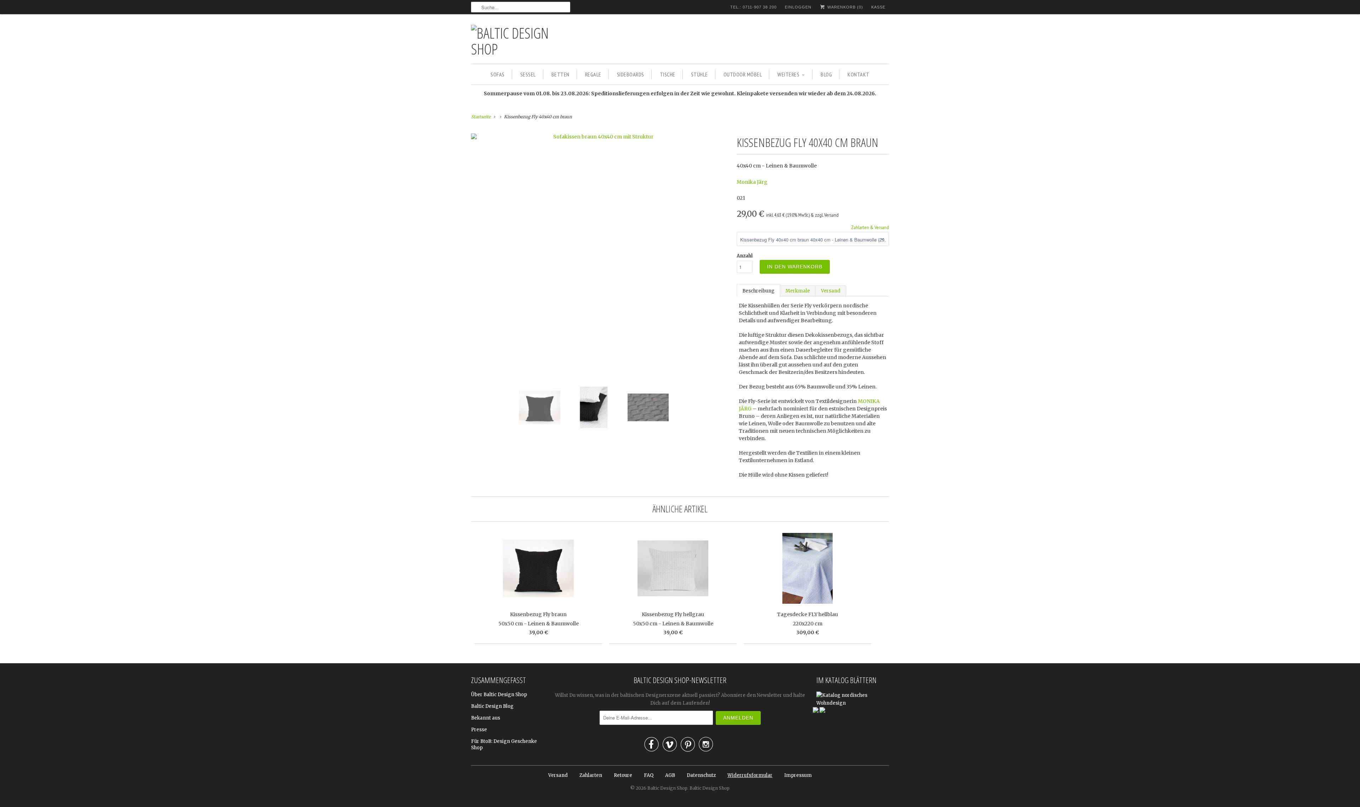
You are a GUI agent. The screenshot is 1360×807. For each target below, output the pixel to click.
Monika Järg (752, 182)
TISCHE (667, 74)
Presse (479, 730)
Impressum (798, 775)
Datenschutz (701, 775)
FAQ (648, 775)
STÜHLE (699, 74)
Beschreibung (758, 291)
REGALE (593, 74)
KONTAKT (858, 74)
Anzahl (745, 256)
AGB (670, 775)
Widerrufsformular (749, 775)
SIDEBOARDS (630, 74)
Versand (830, 291)
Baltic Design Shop (667, 788)
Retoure (623, 775)
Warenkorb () (844, 7)
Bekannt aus (485, 718)
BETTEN (560, 74)
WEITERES (788, 74)
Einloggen (798, 7)
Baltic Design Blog (492, 706)
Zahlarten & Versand (870, 227)
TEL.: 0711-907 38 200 (753, 7)
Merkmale (798, 291)
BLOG (826, 74)
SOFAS (498, 74)
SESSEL (528, 74)
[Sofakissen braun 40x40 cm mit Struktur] (600, 136)
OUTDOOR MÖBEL (743, 74)
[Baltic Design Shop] (520, 41)
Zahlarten (590, 775)
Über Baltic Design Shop (499, 695)
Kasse (878, 7)
